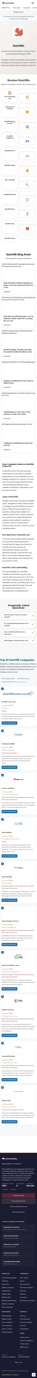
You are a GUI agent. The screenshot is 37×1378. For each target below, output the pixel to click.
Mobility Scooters (24, 797)
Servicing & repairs (26, 1287)
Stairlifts (4, 711)
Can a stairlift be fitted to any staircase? (14, 633)
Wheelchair (14, 799)
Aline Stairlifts (7, 877)
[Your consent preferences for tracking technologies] (33, 1375)
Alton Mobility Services (10, 921)
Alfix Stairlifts (7, 832)
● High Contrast (19, 12)
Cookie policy (24, 1344)
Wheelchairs (6, 1291)
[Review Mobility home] (9, 1158)
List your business (18, 1212)
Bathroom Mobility (6, 753)
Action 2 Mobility (8, 788)
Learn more (25, 18)
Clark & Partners (8, 1010)
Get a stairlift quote (18, 1201)
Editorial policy (7, 1332)
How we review (7, 1329)
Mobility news (6, 1319)
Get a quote (24, 1278)
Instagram (13, 1189)
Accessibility (24, 1329)
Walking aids (6, 1294)
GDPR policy (24, 1347)
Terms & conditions (26, 1340)
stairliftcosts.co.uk (8, 702)
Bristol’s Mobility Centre (11, 965)
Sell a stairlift (25, 1284)
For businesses (25, 1319)
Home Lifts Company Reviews (10, 1109)
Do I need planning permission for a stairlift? (16, 624)
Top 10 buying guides (9, 1278)
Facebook (5, 1189)
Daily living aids (7, 1307)
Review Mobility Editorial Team (22, 51)
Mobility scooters (8, 1287)
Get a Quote (16, 8)
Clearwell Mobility (8, 1056)
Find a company (7, 1322)
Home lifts (5, 1284)
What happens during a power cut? (16, 640)
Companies (26, 8)
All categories (7, 1325)
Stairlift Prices (6, 8)
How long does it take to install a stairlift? (15, 616)
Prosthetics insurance (27, 1300)
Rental (35, 8)
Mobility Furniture (14, 797)
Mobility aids (6, 1297)
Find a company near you (18, 1206)
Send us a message (8, 1357)
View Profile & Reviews (9, 723)
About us (23, 1316)
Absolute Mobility (8, 744)
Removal (23, 1294)
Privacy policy (24, 1337)
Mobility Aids (5, 797)
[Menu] (33, 3)
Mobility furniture (8, 1304)
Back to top (18, 1362)
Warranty (23, 1291)
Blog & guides (6, 1316)
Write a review (18, 1195)
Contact (23, 1325)
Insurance (23, 1297)
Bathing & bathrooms (9, 1300)
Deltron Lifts (6, 1100)
